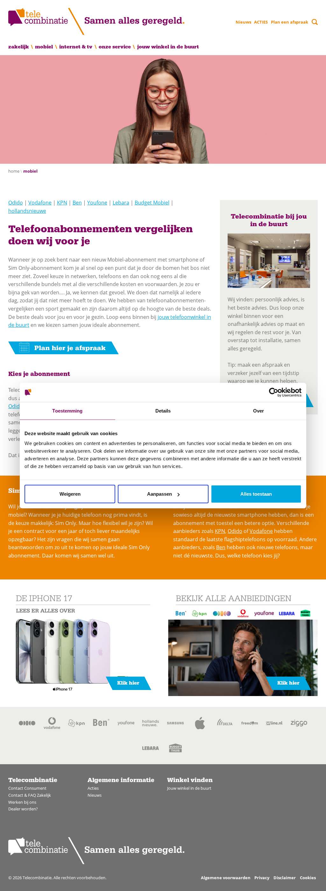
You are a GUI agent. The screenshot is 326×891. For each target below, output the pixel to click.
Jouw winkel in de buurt (168, 47)
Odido (15, 202)
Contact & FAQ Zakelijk (29, 795)
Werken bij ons (22, 802)
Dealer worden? (23, 809)
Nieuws (243, 22)
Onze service (115, 47)
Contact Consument (27, 788)
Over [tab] (258, 410)
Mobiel (44, 47)
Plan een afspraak (289, 22)
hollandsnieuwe (27, 210)
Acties (93, 788)
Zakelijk (18, 47)
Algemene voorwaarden (226, 877)
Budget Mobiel (152, 202)
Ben (77, 202)
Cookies (308, 877)
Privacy (261, 877)
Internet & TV (75, 47)
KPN (62, 202)
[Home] (96, 21)
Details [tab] (163, 410)
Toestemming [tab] (67, 410)
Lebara (121, 202)
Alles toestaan (256, 494)
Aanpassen (159, 494)
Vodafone (40, 202)
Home (13, 171)
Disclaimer (284, 877)
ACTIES (261, 22)
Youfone (97, 202)
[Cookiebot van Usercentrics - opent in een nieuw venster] (273, 392)
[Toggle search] (315, 22)
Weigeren (70, 494)
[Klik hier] (83, 643)
